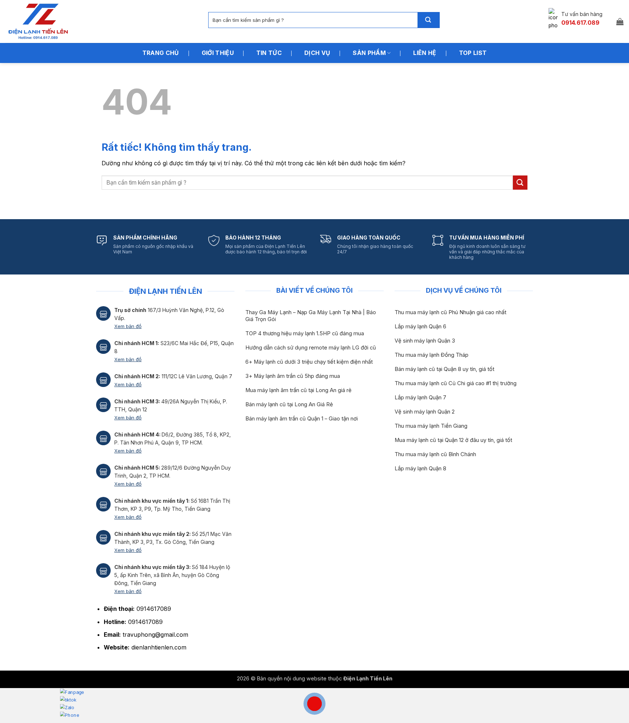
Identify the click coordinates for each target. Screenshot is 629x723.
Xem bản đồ (128, 326)
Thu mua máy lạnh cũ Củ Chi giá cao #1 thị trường (456, 383)
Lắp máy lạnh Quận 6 (420, 326)
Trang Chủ (160, 52)
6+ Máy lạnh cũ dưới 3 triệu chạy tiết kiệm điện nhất (309, 362)
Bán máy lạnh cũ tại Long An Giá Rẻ (289, 404)
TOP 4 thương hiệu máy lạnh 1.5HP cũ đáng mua (304, 333)
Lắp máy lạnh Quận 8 (420, 468)
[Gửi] (428, 20)
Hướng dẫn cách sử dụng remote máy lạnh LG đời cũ (310, 347)
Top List (473, 52)
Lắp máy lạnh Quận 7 (420, 397)
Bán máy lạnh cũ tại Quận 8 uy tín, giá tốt (444, 369)
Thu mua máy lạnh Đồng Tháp (431, 355)
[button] (620, 21)
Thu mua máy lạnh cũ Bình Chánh (435, 454)
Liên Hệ (424, 52)
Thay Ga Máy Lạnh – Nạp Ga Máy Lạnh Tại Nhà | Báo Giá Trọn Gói (310, 316)
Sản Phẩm (369, 52)
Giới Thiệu (218, 52)
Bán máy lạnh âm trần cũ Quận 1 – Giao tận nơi (301, 418)
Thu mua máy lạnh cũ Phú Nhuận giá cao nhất (450, 312)
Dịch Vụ (317, 52)
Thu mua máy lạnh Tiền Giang (431, 426)
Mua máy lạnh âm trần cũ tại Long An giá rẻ (298, 390)
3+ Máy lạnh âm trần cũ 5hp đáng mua (292, 376)
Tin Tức (269, 52)
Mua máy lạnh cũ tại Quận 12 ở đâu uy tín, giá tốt (453, 440)
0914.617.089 (580, 22)
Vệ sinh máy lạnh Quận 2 (425, 411)
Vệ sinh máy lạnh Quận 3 (425, 340)
